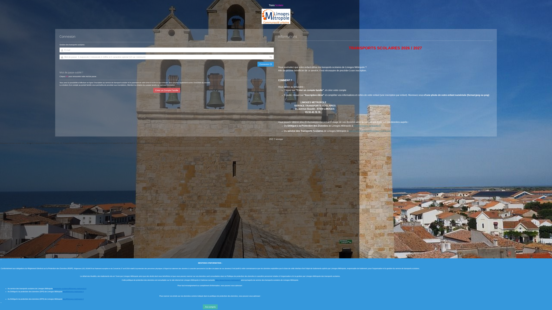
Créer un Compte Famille (166, 90)
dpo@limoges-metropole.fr (367, 126)
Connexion (264, 64)
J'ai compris (210, 307)
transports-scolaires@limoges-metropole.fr (370, 131)
